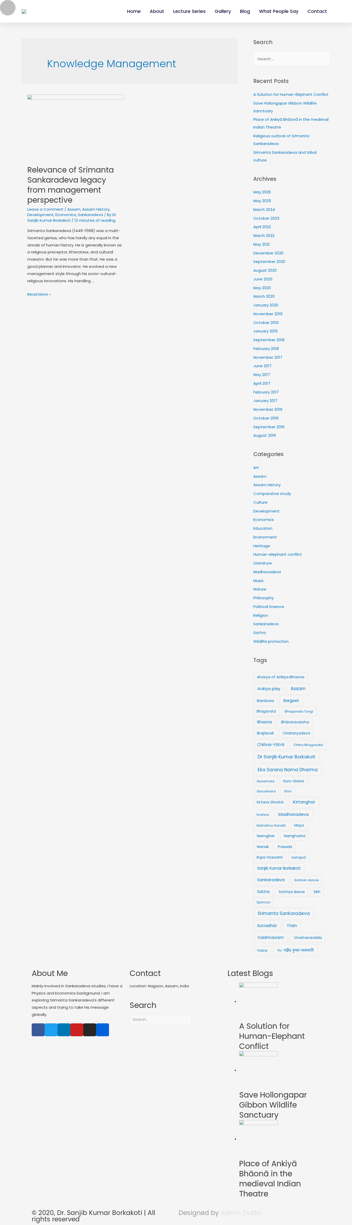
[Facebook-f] (38, 1029)
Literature (262, 563)
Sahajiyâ (298, 857)
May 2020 (262, 287)
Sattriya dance (292, 891)
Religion (260, 615)
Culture (260, 502)
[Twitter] (51, 1029)
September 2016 (268, 427)
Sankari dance (306, 880)
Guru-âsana (293, 781)
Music (258, 580)
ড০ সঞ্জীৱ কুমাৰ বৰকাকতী (295, 950)
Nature (259, 589)
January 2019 (265, 331)
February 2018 (266, 348)
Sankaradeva (90, 214)
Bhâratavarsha (295, 722)
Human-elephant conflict (277, 554)
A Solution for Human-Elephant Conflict (291, 94)
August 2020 (265, 270)
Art (256, 467)
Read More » (39, 294)
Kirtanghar (304, 802)
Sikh (317, 891)
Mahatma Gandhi (271, 825)
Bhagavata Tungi (299, 711)
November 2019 (267, 313)
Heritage (261, 546)
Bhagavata (266, 711)
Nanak (263, 846)
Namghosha (294, 835)
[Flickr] (102, 1029)
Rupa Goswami (270, 857)
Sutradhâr (267, 925)
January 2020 (265, 305)
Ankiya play (268, 689)
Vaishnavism (270, 937)
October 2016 (266, 418)
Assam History (96, 209)
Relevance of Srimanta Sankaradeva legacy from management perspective (70, 184)
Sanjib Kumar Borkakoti (278, 868)
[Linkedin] (63, 1029)
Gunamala (265, 781)
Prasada (285, 846)
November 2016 (267, 409)
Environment (265, 537)
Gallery (223, 11)
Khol (287, 791)
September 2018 (268, 339)
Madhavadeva (267, 572)
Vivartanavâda (308, 937)
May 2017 (261, 374)
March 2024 (264, 209)
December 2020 (268, 253)
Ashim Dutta (241, 1212)
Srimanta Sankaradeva (284, 913)
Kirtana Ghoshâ (270, 802)
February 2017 (266, 392)
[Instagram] (89, 1029)
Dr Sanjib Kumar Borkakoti (286, 756)
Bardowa (265, 700)
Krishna (263, 814)
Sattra (259, 632)
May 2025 (262, 200)
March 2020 (264, 296)
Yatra (262, 950)
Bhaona (264, 722)
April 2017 (261, 383)
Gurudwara (266, 791)
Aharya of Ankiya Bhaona (280, 677)
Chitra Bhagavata (308, 744)
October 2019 (266, 322)
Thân (292, 925)
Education (262, 528)
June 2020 (262, 279)
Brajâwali (265, 733)
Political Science (268, 606)
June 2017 (262, 366)
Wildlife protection (271, 641)
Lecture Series (189, 11)
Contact (317, 11)
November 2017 (267, 357)
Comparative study (272, 493)
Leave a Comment (45, 209)
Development (40, 214)
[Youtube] (76, 1029)
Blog (245, 11)
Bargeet (291, 700)
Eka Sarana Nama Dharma (288, 770)
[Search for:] (291, 59)
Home (134, 11)
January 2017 (265, 400)
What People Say (278, 11)
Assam (73, 209)
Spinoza (263, 902)
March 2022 (263, 235)
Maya (299, 825)
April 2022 (262, 226)
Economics (65, 214)
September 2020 (269, 261)
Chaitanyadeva (296, 733)
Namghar (266, 835)
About (157, 11)
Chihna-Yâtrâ (270, 745)
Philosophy (263, 598)
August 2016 (264, 435)
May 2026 (262, 192)
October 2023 (266, 218)
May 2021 (261, 244)
